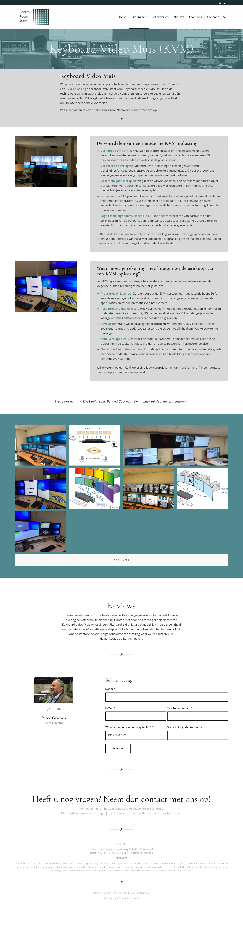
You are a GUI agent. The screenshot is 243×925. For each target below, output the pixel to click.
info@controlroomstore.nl (140, 852)
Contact (107, 892)
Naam (110, 689)
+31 (109, 852)
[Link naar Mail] (220, 2)
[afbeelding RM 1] (42, 489)
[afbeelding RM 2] (42, 532)
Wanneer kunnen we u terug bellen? (129, 727)
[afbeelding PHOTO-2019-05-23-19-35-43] (150, 489)
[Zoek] (224, 17)
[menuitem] (122, 17)
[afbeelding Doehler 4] (177, 446)
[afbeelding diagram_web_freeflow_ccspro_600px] (204, 489)
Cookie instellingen (139, 892)
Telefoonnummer (179, 708)
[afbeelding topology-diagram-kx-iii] (96, 446)
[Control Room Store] (34, 17)
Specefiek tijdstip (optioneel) (185, 727)
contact (136, 110)
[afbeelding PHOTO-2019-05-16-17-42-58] (42, 446)
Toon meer (121, 560)
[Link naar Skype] (225, 2)
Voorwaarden (120, 892)
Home (97, 892)
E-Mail (110, 708)
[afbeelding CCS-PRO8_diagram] (96, 489)
